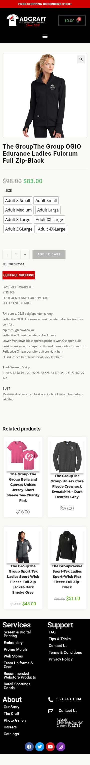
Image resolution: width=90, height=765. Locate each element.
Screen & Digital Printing (17, 634)
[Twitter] (39, 746)
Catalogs (11, 734)
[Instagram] (60, 746)
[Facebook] (29, 746)
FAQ (52, 632)
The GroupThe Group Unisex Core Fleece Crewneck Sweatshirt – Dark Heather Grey (67, 486)
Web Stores (13, 656)
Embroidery (13, 642)
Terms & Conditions (65, 652)
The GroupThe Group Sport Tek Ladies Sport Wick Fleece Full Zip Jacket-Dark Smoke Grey (23, 579)
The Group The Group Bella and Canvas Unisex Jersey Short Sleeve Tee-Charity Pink (23, 487)
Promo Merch (15, 649)
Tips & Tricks (60, 639)
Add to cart (49, 254)
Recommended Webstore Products (20, 675)
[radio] (18, 200)
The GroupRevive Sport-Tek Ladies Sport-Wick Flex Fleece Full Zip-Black (67, 576)
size (9, 190)
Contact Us (58, 645)
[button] (45, 36)
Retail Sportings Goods (17, 686)
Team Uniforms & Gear (18, 665)
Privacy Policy (60, 659)
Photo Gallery (15, 720)
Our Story (11, 707)
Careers (10, 727)
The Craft (11, 713)
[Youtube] (50, 746)
